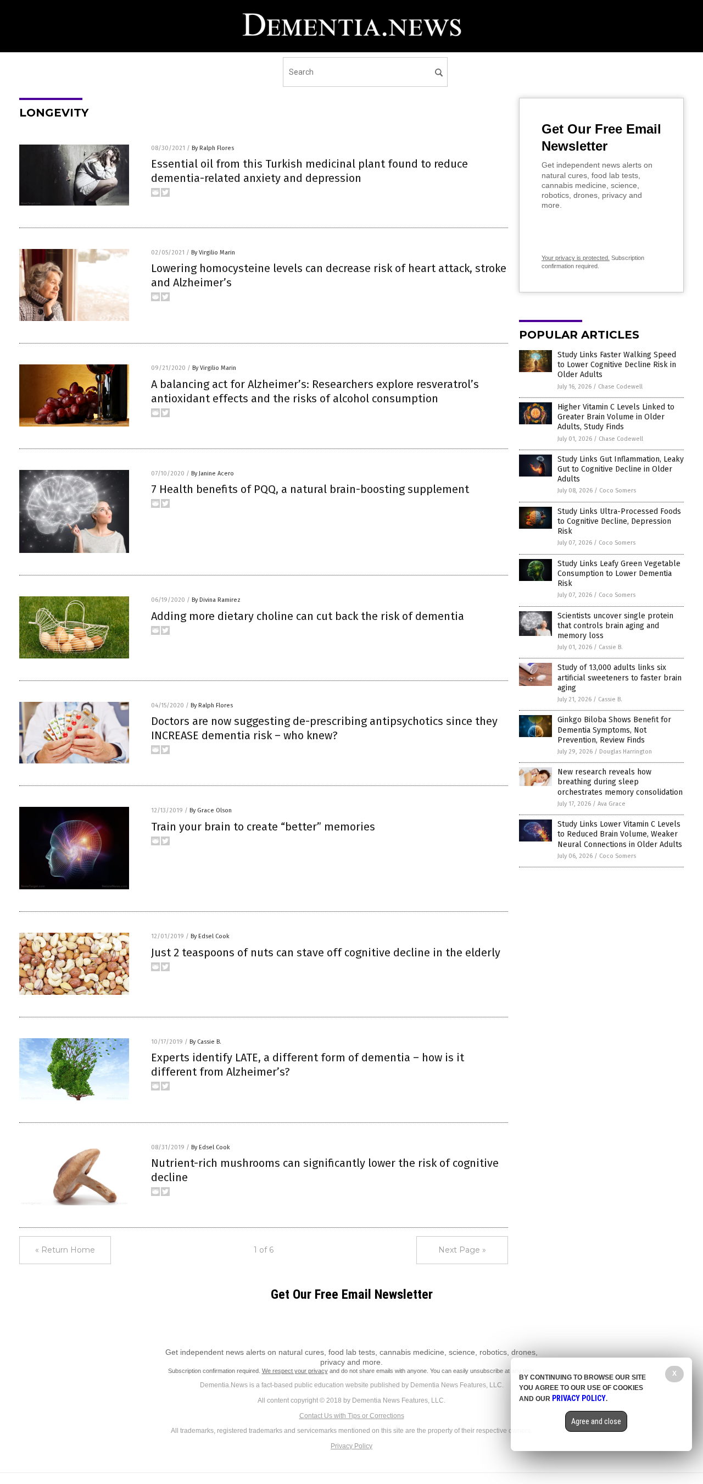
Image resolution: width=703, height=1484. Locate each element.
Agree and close (596, 1421)
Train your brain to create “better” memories (263, 826)
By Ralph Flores (213, 148)
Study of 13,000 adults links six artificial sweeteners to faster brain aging (619, 677)
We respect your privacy (295, 1370)
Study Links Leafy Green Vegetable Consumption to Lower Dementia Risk (618, 573)
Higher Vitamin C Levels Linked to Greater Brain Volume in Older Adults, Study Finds (615, 416)
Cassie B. (611, 647)
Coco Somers (617, 490)
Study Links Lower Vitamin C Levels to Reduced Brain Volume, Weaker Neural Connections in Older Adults (619, 834)
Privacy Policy (351, 1446)
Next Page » (462, 1250)
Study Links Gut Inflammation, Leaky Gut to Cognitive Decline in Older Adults (620, 469)
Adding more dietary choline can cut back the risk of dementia (307, 616)
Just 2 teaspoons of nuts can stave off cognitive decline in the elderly (325, 952)
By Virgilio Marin (213, 252)
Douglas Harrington (625, 751)
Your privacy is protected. (576, 257)
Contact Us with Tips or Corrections (351, 1416)
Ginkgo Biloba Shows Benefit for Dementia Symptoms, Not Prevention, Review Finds (614, 729)
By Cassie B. (205, 1041)
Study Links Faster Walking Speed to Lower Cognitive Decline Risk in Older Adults (616, 364)
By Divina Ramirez (216, 599)
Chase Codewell (620, 386)
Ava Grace (612, 803)
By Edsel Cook (210, 936)
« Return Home (65, 1250)
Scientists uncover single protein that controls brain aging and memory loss (615, 625)
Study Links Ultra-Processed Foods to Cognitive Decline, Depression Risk (619, 521)
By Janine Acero (212, 473)
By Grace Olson (210, 810)
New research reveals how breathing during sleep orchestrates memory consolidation (620, 781)
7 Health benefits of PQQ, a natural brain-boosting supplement (310, 489)
